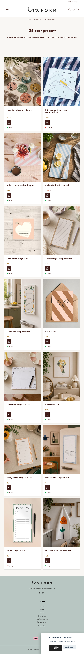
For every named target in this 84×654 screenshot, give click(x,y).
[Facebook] (39, 593)
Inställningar (69, 647)
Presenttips (37, 19)
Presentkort (42, 626)
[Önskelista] (74, 9)
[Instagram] (43, 593)
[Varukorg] (78, 9)
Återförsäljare (42, 623)
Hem (29, 19)
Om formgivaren (42, 619)
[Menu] (7, 9)
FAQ (42, 609)
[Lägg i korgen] (9, 122)
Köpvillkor (42, 616)
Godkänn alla (55, 647)
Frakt (42, 613)
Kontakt (42, 606)
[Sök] (69, 9)
